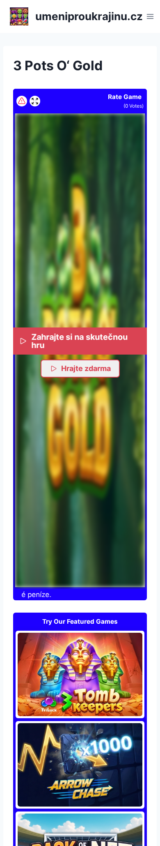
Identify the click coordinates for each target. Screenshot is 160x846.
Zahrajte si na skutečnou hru (79, 341)
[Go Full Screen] (35, 101)
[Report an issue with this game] (21, 101)
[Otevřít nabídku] (150, 16)
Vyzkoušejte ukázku (80, 674)
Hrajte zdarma (86, 368)
